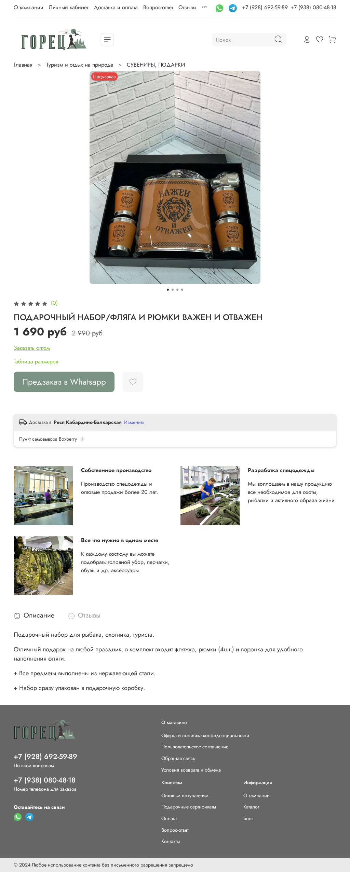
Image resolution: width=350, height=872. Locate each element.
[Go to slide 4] (182, 290)
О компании (28, 7)
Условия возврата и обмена (191, 769)
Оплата (169, 818)
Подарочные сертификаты (188, 806)
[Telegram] (233, 7)
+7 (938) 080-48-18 (313, 7)
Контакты (170, 841)
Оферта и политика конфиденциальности (205, 735)
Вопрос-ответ (158, 7)
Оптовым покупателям (184, 795)
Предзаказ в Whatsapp (64, 382)
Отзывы (187, 7)
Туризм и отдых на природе (79, 65)
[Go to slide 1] (168, 290)
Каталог (251, 806)
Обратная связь (178, 758)
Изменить (134, 422)
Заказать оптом (32, 348)
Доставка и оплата (116, 7)
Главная (23, 65)
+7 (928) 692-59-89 (265, 7)
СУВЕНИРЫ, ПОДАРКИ (156, 65)
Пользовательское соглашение (194, 746)
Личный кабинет (68, 7)
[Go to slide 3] (177, 290)
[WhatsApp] (220, 7)
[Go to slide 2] (173, 290)
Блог (248, 818)
